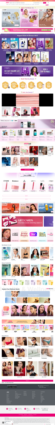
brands (14, 2)
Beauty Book (25, 393)
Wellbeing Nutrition (11, 136)
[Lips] (4, 282)
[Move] (9, 300)
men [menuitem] (30, 4)
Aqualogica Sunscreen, (22, 422)
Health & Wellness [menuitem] (27, 4)
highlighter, (8, 418)
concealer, (14, 418)
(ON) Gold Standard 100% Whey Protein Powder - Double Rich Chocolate (27, 137)
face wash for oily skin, (9, 419)
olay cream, (41, 419)
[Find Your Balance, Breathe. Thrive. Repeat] (34, 294)
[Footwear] (47, 354)
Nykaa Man (33, 395)
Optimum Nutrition (26, 136)
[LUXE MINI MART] (15, 150)
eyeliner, (48, 418)
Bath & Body (42, 396)
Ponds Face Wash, (39, 421)
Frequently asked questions (18, 394)
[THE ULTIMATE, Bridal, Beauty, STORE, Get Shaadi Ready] (24, 235)
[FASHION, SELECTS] (7, 368)
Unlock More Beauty (6, 215)
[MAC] (33, 161)
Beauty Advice (23, 2)
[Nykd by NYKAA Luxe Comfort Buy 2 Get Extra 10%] (25, 253)
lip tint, (45, 419)
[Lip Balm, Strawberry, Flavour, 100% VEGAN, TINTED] (10, 282)
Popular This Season (6, 202)
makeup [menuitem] (7, 4)
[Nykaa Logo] (7, 3)
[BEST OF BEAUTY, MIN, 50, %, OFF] (49, 85)
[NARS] (35, 111)
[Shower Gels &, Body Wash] (44, 282)
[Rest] (34, 300)
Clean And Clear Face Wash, (39, 422)
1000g (3, 138)
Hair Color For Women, (29, 421)
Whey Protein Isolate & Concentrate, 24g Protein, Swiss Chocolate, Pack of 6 (20, 137)
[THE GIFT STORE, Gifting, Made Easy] (15, 235)
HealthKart (33, 136)
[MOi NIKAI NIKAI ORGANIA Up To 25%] (15, 270)
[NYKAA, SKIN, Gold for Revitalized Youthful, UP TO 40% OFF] (6, 328)
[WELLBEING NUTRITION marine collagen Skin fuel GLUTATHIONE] (35, 270)
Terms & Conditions (21, 414)
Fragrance (42, 400)
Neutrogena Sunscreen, (46, 422)
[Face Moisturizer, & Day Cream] (39, 282)
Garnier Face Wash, (23, 421)
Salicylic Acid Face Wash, (28, 422)
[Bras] (8, 342)
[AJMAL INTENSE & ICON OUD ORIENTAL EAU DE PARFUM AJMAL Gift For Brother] (44, 253)
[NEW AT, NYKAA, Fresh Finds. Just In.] (33, 235)
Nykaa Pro (33, 397)
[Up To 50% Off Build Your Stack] (27, 123)
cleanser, (23, 419)
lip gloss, (22, 418)
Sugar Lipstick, (14, 422)
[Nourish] (21, 300)
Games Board (25, 394)
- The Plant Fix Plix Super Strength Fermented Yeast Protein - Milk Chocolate (5, 137)
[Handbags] (21, 354)
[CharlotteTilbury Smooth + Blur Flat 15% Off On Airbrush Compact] (27, 57)
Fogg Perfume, (33, 422)
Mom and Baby (42, 398)
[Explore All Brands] (27, 170)
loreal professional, (33, 419)
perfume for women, (25, 418)
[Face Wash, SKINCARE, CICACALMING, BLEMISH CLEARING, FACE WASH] (21, 282)
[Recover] (46, 300)
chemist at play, (26, 419)
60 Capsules (34, 138)
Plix (2, 136)
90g (10, 138)
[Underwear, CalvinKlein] (47, 342)
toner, (15, 419)
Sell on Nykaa (16, 398)
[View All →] (27, 196)
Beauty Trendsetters (6, 263)
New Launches (33, 394)
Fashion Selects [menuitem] (37, 4)
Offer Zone (33, 393)
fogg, (43, 419)
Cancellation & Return (17, 396)
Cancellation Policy (30, 414)
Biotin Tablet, (17, 422)
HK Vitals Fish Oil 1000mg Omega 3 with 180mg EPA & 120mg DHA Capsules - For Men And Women (35, 137)
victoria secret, (36, 418)
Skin (41, 394)
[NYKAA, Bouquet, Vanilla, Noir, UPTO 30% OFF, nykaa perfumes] (43, 328)
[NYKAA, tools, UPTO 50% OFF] (15, 328)
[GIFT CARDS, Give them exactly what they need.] (22, 221)
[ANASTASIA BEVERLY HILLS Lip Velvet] (25, 270)
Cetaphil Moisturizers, (34, 421)
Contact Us (16, 393)
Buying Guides (25, 395)
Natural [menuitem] (20, 4)
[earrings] (21, 342)
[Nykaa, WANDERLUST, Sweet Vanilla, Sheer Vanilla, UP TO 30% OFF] (34, 328)
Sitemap (33, 398)
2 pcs (41, 138)
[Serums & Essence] (33, 282)
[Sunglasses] (34, 342)
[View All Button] (27, 199)
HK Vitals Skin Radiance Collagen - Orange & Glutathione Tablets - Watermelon (50, 137)
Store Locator (16, 395)
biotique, (20, 418)
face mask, (17, 418)
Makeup (41, 393)
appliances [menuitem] (13, 4)
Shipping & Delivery (17, 397)
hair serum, (11, 418)
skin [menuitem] (9, 4)
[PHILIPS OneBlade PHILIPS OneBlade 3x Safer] (44, 270)
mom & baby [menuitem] (23, 4)
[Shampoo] (15, 282)
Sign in (45, 2)
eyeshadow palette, (19, 419)
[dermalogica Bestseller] (15, 253)
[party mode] (27, 7)
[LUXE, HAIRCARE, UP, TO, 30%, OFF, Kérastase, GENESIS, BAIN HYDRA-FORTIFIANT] (40, 85)
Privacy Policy (34, 414)
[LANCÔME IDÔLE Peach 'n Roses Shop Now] (10, 208)
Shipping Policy (25, 414)
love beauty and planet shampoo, (42, 418)
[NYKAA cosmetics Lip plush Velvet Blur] (32, 43)
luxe (15, 2)
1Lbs (25, 138)
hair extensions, (38, 419)
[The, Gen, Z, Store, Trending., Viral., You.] (42, 235)
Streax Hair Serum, (44, 421)
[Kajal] (27, 282)
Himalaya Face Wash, (18, 421)
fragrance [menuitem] (33, 4)
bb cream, (32, 418)
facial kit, (30, 418)
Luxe (41, 402)
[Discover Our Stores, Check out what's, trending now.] (6, 235)
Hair (41, 395)
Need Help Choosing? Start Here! (9, 279)
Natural (41, 401)
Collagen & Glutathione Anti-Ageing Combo (42, 137)
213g (18, 138)
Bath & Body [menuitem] (17, 4)
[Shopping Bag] (48, 2)
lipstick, (6, 418)
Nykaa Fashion (18, 2)
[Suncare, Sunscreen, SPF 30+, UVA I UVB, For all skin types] (50, 282)
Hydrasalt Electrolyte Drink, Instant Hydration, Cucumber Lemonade (12, 137)
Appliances (42, 397)
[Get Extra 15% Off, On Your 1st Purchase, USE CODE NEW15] (27, 30)
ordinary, (13, 419)
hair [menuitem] (11, 4)
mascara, (29, 419)
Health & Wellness (43, 399)
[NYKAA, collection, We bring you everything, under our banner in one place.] (27, 322)
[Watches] (8, 354)
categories (10, 2)
